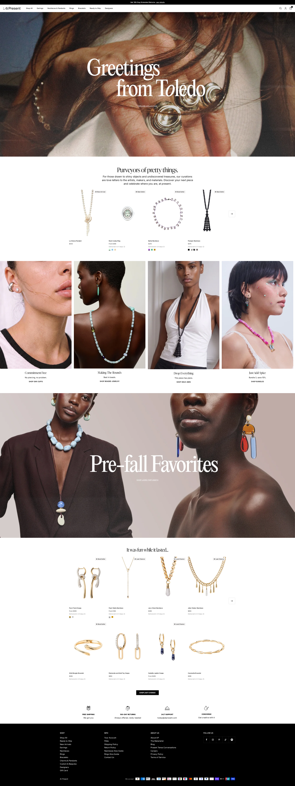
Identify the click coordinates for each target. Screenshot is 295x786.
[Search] (280, 8)
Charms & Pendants (68, 760)
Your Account (110, 738)
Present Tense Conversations (163, 747)
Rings (71, 8)
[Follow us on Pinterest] (219, 739)
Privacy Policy (157, 754)
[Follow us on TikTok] (225, 739)
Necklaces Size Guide (113, 751)
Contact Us (109, 757)
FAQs (106, 741)
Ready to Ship (95, 8)
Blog (153, 744)
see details (160, 2)
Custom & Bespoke (68, 764)
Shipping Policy (111, 744)
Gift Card (64, 770)
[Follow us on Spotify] (232, 739)
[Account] (285, 8)
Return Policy (110, 747)
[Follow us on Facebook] (206, 739)
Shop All (29, 8)
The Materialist (157, 741)
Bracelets (82, 8)
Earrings (40, 8)
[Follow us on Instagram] (213, 739)
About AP (155, 738)
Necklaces (64, 751)
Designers (109, 8)
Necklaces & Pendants (56, 8)
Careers (154, 751)
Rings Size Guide (111, 754)
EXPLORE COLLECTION (147, 106)
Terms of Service (158, 757)
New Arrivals (65, 744)
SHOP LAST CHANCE (147, 693)
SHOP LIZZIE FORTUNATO (147, 480)
